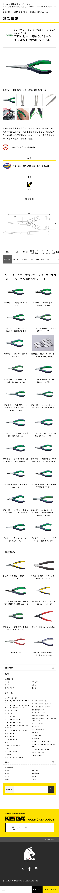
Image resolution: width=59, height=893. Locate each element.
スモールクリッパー (38, 724)
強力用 (7, 770)
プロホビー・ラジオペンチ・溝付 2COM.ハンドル (15, 434)
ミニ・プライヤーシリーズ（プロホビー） (17, 702)
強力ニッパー (9, 733)
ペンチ (7, 682)
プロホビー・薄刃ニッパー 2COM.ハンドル (43, 380)
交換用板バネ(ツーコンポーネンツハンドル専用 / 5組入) (43, 355)
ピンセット (35, 685)
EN (34, 889)
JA (39, 889)
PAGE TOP (50, 839)
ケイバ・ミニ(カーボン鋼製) (43, 627)
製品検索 (9, 789)
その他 (34, 688)
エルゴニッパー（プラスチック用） (17, 730)
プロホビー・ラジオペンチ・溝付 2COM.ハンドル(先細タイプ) (15, 460)
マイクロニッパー (11, 716)
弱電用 (7, 773)
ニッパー (8, 685)
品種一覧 (9, 679)
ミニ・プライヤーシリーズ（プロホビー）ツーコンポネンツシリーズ (17, 707)
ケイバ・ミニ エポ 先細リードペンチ (15, 577)
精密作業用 (35, 773)
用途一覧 (9, 767)
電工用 (7, 776)
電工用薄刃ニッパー (38, 710)
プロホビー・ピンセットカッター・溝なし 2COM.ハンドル (43, 406)
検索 (51, 789)
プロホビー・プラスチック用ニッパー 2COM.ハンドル (15, 380)
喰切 (6, 742)
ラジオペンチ (9, 688)
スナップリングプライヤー (41, 716)
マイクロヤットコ (38, 730)
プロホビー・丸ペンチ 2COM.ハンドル (16, 485)
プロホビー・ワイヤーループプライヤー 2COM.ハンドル (43, 539)
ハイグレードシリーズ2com (41, 704)
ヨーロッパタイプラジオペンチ (15, 757)
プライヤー (35, 682)
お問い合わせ (51, 889)
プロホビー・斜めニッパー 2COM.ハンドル (43, 304)
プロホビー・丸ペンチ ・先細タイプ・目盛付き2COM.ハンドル (15, 602)
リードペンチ (36, 736)
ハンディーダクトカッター (41, 749)
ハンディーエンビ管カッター (41, 741)
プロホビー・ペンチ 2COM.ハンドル (16, 304)
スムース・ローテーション (41, 707)
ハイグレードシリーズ (39, 701)
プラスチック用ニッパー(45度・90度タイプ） (17, 726)
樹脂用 (7, 779)
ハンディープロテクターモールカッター (44, 745)
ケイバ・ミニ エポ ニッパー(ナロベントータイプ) (43, 602)
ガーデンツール (37, 755)
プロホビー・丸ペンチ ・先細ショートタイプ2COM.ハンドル (15, 511)
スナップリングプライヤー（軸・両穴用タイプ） (44, 720)
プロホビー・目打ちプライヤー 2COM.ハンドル (43, 329)
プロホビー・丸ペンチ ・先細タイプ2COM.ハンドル (43, 485)
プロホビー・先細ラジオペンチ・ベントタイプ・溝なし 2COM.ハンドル (15, 407)
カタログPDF (22, 827)
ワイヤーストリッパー (39, 713)
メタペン (35, 733)
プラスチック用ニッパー (13, 722)
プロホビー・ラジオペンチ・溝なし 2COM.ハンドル (43, 434)
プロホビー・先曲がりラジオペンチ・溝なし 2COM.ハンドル (43, 460)
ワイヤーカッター (11, 739)
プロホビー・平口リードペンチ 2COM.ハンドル (15, 539)
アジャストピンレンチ (39, 752)
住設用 (34, 776)
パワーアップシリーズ (12, 745)
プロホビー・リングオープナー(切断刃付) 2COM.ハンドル (15, 329)
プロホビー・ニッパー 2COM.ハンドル (16, 355)
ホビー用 (35, 770)
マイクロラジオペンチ (12, 719)
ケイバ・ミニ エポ (11, 711)
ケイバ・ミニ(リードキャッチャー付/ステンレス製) (43, 577)
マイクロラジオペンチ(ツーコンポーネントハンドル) (43, 653)
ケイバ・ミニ (9, 713)
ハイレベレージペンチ (12, 751)
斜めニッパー (9, 736)
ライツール (35, 727)
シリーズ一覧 (11, 698)
